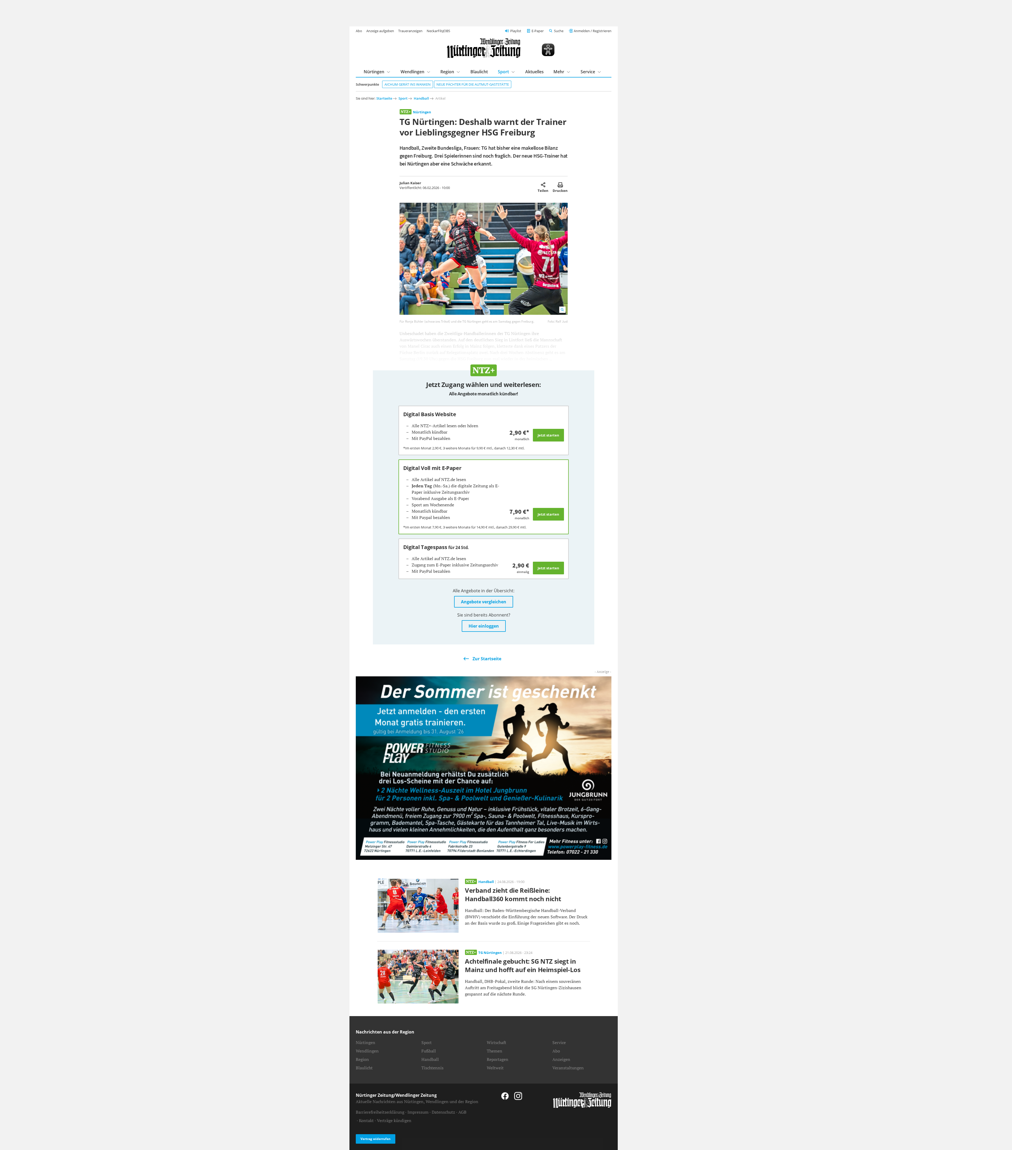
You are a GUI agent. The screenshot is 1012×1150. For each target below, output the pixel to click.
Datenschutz (443, 1112)
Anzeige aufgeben (380, 30)
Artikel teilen (543, 185)
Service (588, 72)
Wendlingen (412, 72)
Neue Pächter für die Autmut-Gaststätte (472, 84)
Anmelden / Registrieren (592, 30)
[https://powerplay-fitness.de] (483, 767)
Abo (359, 30)
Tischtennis (432, 1068)
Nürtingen (374, 72)
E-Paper (538, 30)
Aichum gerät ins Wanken (408, 84)
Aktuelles (534, 72)
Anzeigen (561, 1059)
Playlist (515, 30)
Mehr (558, 72)
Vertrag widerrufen (376, 1139)
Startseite (384, 98)
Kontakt (366, 1120)
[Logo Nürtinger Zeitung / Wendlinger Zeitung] (483, 48)
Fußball (428, 1051)
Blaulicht (479, 72)
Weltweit (495, 1068)
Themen (494, 1051)
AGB (462, 1112)
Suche (558, 30)
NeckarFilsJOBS (438, 30)
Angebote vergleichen (483, 602)
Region (447, 72)
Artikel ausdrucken (560, 185)
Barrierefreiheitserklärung (380, 1112)
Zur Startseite (487, 659)
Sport (503, 72)
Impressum (418, 1112)
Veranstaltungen (568, 1068)
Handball (421, 98)
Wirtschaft (496, 1042)
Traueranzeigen (410, 30)
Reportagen (497, 1059)
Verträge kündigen (394, 1120)
